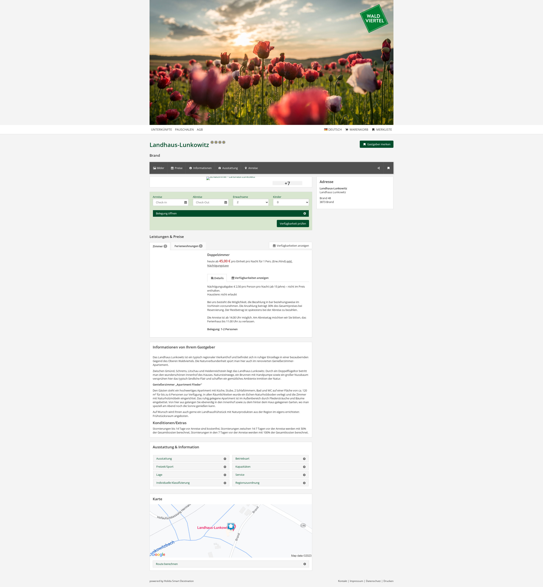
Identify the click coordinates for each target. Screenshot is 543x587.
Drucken (388, 581)
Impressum (356, 581)
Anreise (157, 197)
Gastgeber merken (378, 144)
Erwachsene (240, 197)
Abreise (197, 197)
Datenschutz (373, 581)
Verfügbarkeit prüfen (293, 223)
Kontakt (342, 581)
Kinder (277, 197)
